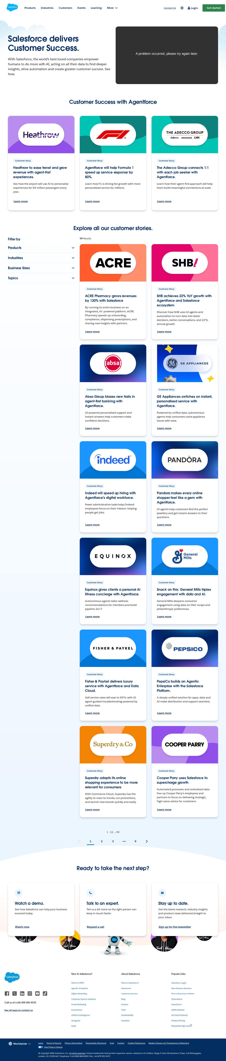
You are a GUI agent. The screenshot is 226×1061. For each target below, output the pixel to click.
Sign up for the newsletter (175, 927)
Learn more (21, 201)
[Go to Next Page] (146, 841)
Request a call (95, 927)
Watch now (22, 927)
